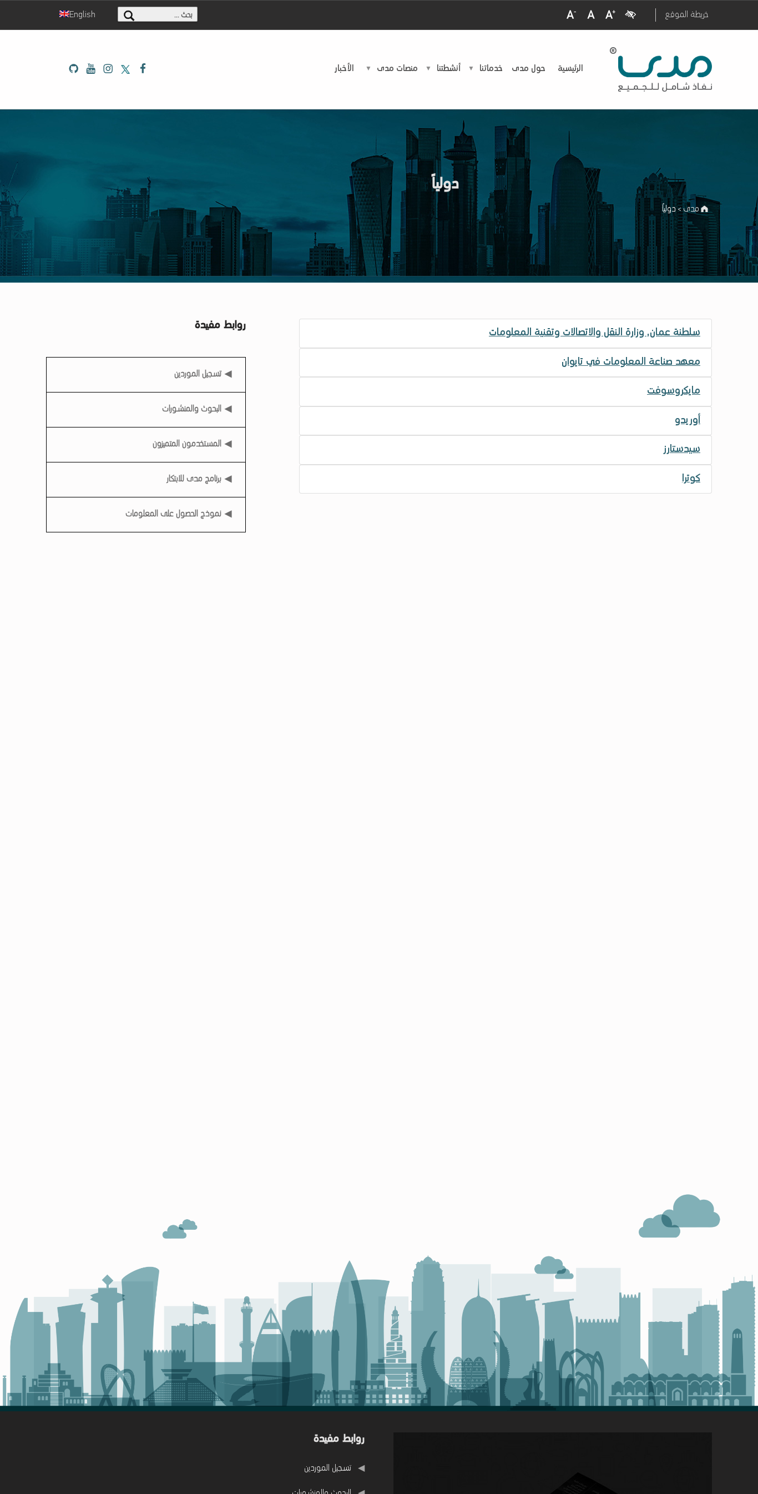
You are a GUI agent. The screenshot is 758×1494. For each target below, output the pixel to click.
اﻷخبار (344, 68)
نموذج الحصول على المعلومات (173, 514)
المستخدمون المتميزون (187, 444)
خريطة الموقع (687, 15)
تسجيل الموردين (198, 371)
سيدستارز (682, 449)
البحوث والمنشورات (191, 409)
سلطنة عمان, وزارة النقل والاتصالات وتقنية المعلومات (594, 333)
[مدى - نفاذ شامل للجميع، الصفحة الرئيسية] (661, 69)
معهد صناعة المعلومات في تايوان (631, 362)
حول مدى (528, 68)
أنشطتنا (449, 68)
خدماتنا (491, 68)
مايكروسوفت (673, 391)
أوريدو (687, 420)
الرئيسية (570, 68)
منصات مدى (397, 68)
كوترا (691, 479)
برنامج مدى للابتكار (194, 479)
